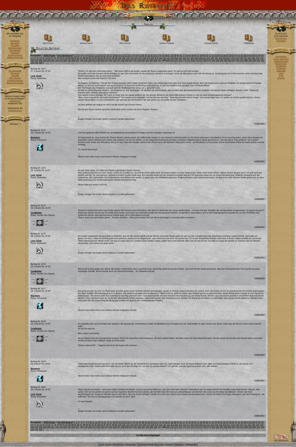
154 (106, 60)
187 (242, 60)
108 (152, 58)
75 (46, 58)
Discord (281, 78)
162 (139, 60)
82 (66, 58)
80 (61, 58)
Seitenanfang (191, 444)
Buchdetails (15, 50)
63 (245, 55)
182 (221, 60)
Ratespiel (281, 71)
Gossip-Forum (211, 43)
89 (87, 58)
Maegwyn (35, 137)
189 (250, 60)
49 (204, 55)
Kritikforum (249, 43)
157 (118, 60)
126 (224, 58)
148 (81, 60)
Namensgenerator (15, 83)
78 (55, 58)
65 (251, 55)
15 (105, 55)
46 (195, 55)
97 (110, 58)
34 (160, 55)
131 (245, 58)
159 (127, 60)
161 (135, 60)
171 (176, 60)
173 (184, 60)
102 (128, 58)
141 (53, 60)
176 (197, 60)
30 (149, 55)
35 (163, 55)
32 (154, 55)
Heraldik (15, 76)
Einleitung (15, 41)
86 (78, 58)
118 (192, 58)
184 (229, 60)
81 (64, 58)
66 (253, 55)
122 (208, 58)
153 (102, 60)
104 (136, 58)
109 (156, 58)
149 (86, 60)
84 (72, 58)
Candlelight (36, 213)
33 (157, 55)
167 (160, 60)
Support (169, 444)
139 (44, 60)
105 (140, 58)
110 (160, 58)
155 (110, 60)
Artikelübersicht (281, 61)
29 (146, 55)
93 (98, 58)
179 (209, 60)
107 (148, 58)
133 (253, 58)
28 (143, 55)
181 (217, 60)
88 (84, 58)
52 (213, 55)
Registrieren (281, 38)
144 (65, 60)
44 (189, 55)
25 (134, 55)
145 (69, 60)
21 (122, 55)
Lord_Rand (36, 76)
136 (32, 60)
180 (213, 60)
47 (198, 55)
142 (57, 60)
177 (201, 60)
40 (178, 55)
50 (207, 55)
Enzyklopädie (15, 71)
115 (180, 58)
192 (262, 60)
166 (155, 60)
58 (230, 55)
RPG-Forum (125, 43)
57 (227, 55)
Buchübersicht (15, 48)
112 (168, 58)
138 (40, 60)
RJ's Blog (15, 45)
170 (172, 60)
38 (172, 55)
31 (152, 55)
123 (212, 58)
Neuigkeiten (281, 56)
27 (140, 55)
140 (49, 60)
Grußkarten (281, 66)
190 (254, 60)
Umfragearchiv (15, 110)
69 (262, 55)
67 (256, 55)
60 (236, 55)
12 (96, 55)
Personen (15, 73)
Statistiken (179, 444)
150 (90, 60)
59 (233, 55)
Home (144, 14)
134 (257, 58)
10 (91, 55)
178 (205, 60)
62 (242, 55)
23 (128, 55)
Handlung (15, 53)
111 (164, 58)
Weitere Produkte (15, 57)
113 (172, 58)
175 (192, 60)
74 (43, 58)
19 (117, 55)
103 (132, 58)
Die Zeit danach (65, 55)
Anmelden (281, 41)
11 (93, 55)
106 (144, 58)
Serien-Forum (86, 43)
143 (61, 60)
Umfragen (281, 68)
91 (93, 58)
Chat (281, 76)
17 (111, 55)
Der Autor (15, 43)
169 (168, 60)
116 (184, 58)
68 (259, 55)
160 (131, 60)
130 (241, 58)
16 (108, 55)
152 (98, 60)
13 (99, 55)
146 (73, 60)
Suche (152, 14)
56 (224, 55)
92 (96, 58)
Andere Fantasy (166, 43)
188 (246, 60)
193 (32, 63)
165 (151, 60)
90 (90, 58)
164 (147, 60)
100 (119, 58)
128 (233, 58)
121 (204, 58)
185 (234, 60)
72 (37, 58)
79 (58, 58)
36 (166, 55)
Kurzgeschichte (15, 55)
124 (216, 58)
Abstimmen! (15, 101)
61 (239, 55)
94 (101, 58)
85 (75, 58)
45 (192, 55)
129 (237, 58)
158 (123, 60)
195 (40, 63)
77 (52, 58)
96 (107, 58)
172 (180, 60)
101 (124, 58)
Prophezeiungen (15, 80)
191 (258, 60)
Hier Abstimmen (281, 440)
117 (188, 58)
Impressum (131, 444)
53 (216, 55)
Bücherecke (281, 64)
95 (104, 58)
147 (77, 60)
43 (187, 55)
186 (238, 60)
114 (176, 58)
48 (201, 55)
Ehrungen (159, 444)
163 (143, 60)
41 (181, 55)
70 (31, 58)
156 (114, 60)
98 (113, 58)
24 (131, 55)
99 (116, 58)
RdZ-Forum (48, 43)
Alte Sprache (15, 78)
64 (248, 55)
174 (188, 60)
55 (221, 55)
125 (220, 58)
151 (94, 60)
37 (169, 55)
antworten (259, 123)
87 (81, 58)
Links (281, 73)
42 (184, 55)
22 (125, 55)
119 (196, 58)
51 (210, 55)
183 (225, 60)
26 (137, 55)
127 (229, 58)
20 (120, 55)
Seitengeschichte (145, 444)
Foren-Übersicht (281, 59)
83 (69, 58)
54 (219, 55)
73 (40, 58)
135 (261, 58)
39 (175, 55)
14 (102, 55)
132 (249, 58)
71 (34, 58)
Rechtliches (118, 444)
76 (49, 58)
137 (36, 60)
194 (36, 63)
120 (200, 58)
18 (114, 55)
